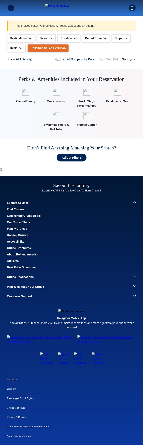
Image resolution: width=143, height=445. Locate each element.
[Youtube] (63, 362)
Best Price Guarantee (21, 267)
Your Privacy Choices (19, 436)
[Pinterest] (97, 362)
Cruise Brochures (19, 248)
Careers (11, 388)
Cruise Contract (16, 407)
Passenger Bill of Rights (20, 398)
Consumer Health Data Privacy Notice (28, 426)
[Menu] (11, 8)
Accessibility (15, 241)
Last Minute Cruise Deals (24, 215)
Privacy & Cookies (17, 417)
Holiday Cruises (17, 235)
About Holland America (22, 254)
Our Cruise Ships (18, 222)
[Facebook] (46, 362)
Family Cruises (17, 228)
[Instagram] (80, 362)
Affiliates (13, 260)
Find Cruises (15, 209)
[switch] (58, 59)
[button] (71, 8)
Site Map (12, 379)
